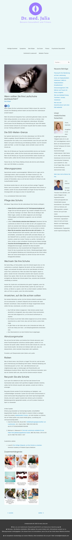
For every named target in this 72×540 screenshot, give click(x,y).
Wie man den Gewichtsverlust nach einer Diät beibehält (61, 105)
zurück (10, 513)
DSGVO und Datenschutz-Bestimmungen (48, 527)
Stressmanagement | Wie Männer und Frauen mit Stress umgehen (61, 90)
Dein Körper (7, 101)
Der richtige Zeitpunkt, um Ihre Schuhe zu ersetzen (27, 445)
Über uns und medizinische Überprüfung (23, 527)
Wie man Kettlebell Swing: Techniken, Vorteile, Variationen (61, 97)
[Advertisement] (36, 35)
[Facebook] (5, 106)
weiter (41, 513)
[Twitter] (8, 106)
